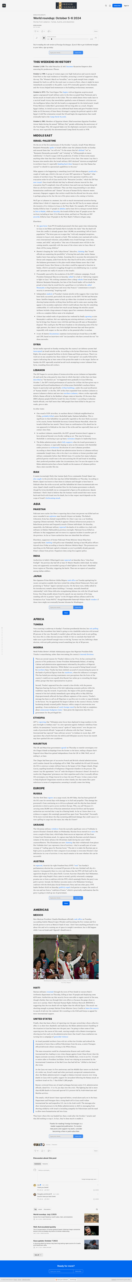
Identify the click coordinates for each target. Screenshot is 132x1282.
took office (72, 580)
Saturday (56, 211)
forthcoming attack (53, 498)
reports (50, 797)
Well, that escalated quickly (44, 1227)
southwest (68, 672)
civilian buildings (68, 388)
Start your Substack (62, 1279)
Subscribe (117, 5)
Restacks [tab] (45, 1164)
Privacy (15, 1279)
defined (81, 150)
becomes (70, 66)
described (37, 379)
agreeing (88, 316)
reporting (42, 722)
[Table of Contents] (2, 641)
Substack (114, 1279)
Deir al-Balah (40, 211)
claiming (81, 251)
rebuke (80, 279)
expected (39, 865)
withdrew (55, 829)
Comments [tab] (37, 1164)
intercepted (37, 351)
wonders (94, 599)
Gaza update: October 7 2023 (45, 1241)
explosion (52, 516)
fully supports (67, 442)
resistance (71, 438)
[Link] (30, 61)
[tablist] (41, 1164)
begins (65, 92)
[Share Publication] (110, 5)
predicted (92, 171)
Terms (19, 1279)
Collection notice (26, 1279)
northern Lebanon (71, 393)
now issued (37, 182)
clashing (49, 542)
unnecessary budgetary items (51, 710)
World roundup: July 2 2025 (44, 1214)
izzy (38, 1185)
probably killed (48, 416)
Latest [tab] (40, 1209)
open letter (43, 226)
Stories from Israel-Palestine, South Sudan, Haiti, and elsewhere (53, 1217)
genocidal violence (61, 1037)
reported (62, 527)
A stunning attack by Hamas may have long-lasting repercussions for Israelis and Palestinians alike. (57, 1244)
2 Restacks (54, 1144)
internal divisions (86, 654)
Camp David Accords (58, 117)
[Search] (106, 5)
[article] (66, 1218)
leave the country (92, 1008)
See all (37, 1255)
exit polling (94, 628)
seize (93, 831)
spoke (52, 147)
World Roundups (39, 15)
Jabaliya (62, 208)
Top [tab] (35, 1209)
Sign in (126, 5)
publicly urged (64, 887)
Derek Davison (37, 25)
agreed (63, 747)
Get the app (73, 1279)
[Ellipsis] (97, 1184)
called (71, 277)
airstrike (36, 217)
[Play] (44, 38)
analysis (50, 294)
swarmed (50, 992)
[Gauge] (96, 38)
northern (41, 670)
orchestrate (54, 447)
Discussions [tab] (47, 1209)
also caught (37, 479)
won (76, 865)
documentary (54, 334)
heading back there (65, 164)
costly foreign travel (66, 707)
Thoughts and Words (43, 1194)
